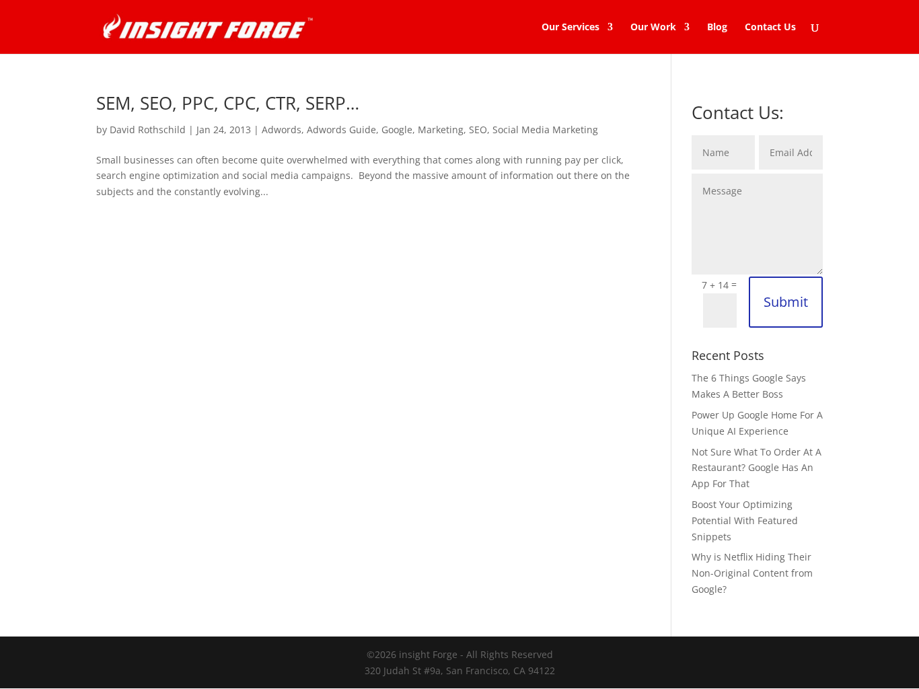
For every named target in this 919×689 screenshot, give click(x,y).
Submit (786, 302)
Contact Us (770, 27)
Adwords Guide (341, 129)
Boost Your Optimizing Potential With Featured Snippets (745, 520)
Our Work (653, 27)
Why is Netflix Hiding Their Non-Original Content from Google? (752, 572)
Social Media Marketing (545, 129)
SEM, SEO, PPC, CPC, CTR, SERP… (227, 103)
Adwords (281, 129)
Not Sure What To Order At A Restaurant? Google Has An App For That (756, 468)
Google (396, 129)
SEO (478, 129)
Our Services (570, 27)
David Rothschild (148, 129)
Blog (717, 27)
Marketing (441, 129)
